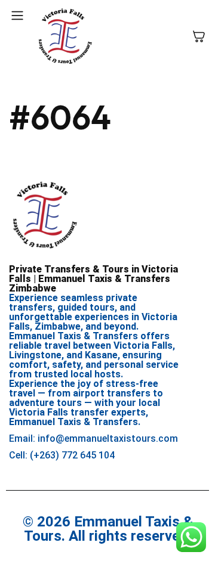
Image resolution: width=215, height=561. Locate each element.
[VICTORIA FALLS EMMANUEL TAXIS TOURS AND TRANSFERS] (65, 36)
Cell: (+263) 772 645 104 (62, 455)
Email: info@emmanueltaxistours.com (93, 438)
